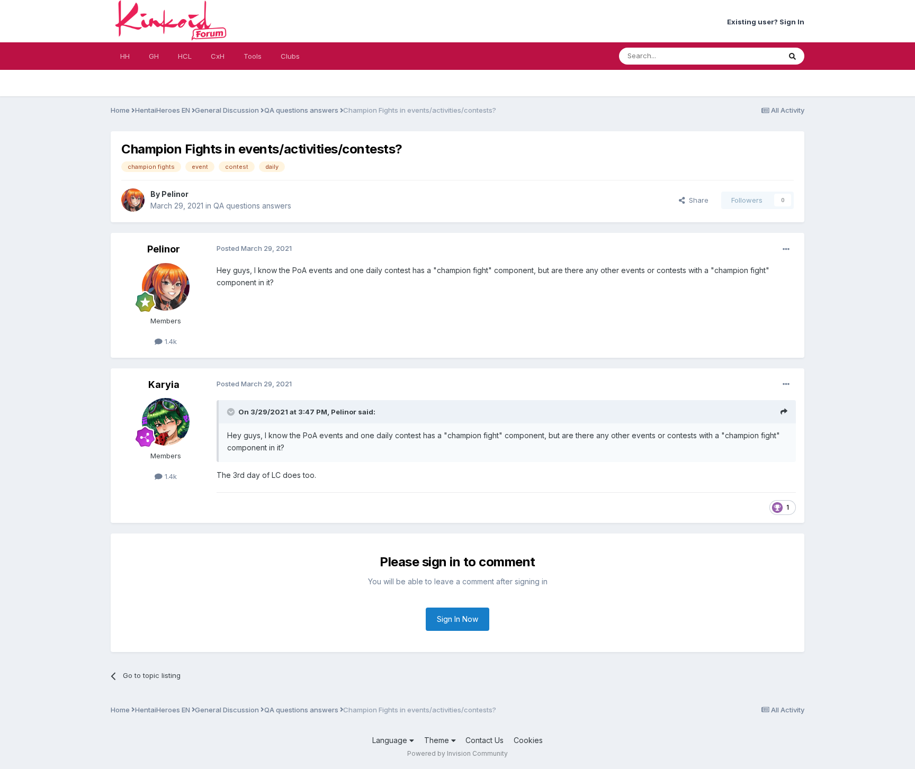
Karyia (164, 384)
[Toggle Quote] (232, 412)
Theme (437, 740)
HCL (185, 56)
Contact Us (484, 740)
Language (390, 740)
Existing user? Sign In (765, 21)
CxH (218, 56)
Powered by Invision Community (457, 753)
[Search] (792, 56)
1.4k (170, 341)
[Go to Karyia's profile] (166, 422)
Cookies (528, 740)
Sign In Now (457, 618)
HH (125, 56)
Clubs (290, 56)
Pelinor (175, 193)
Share (696, 200)
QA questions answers (252, 205)
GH (154, 56)
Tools (253, 56)
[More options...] (786, 249)
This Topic (749, 56)
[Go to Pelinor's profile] (133, 200)
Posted (254, 248)
